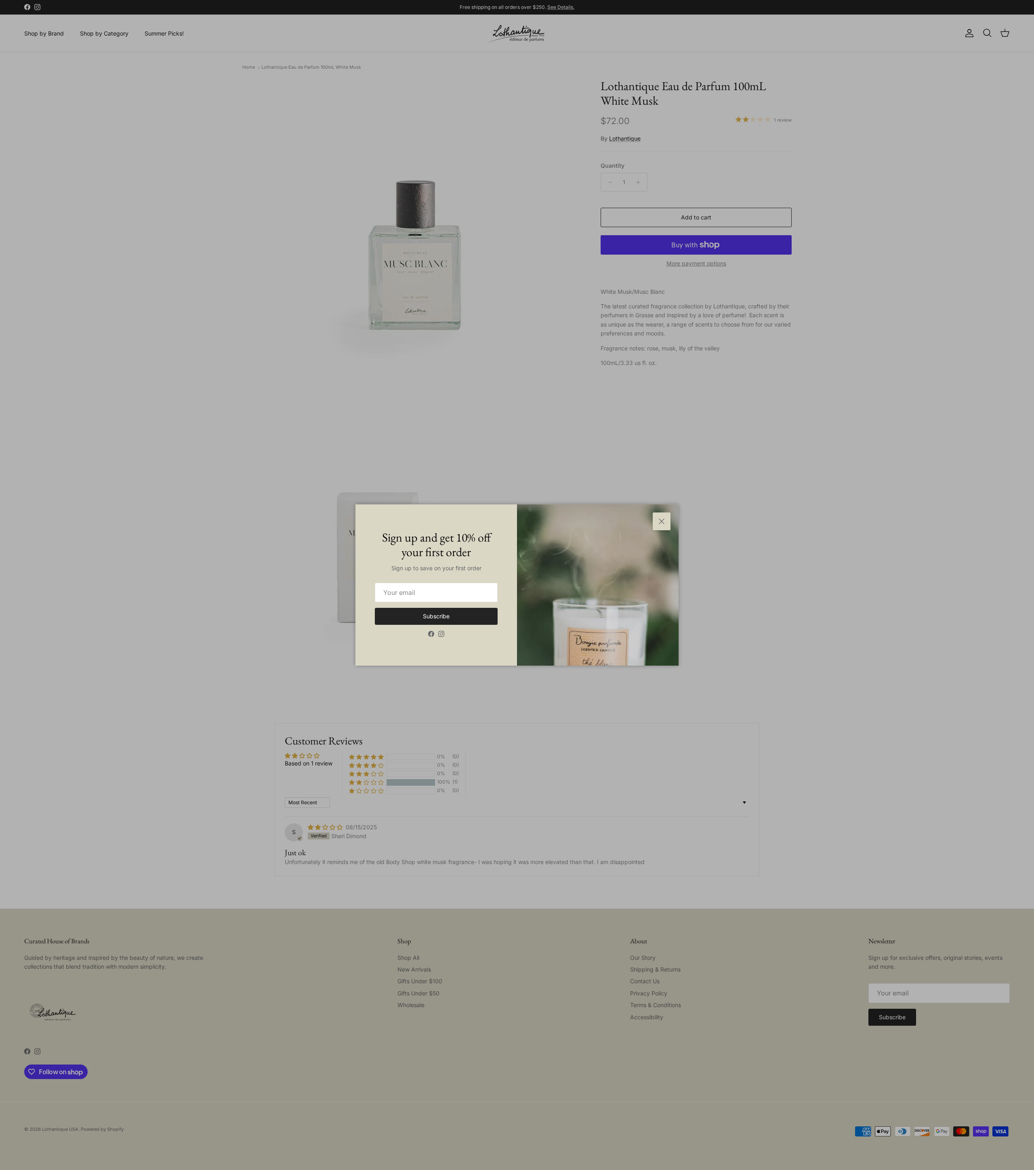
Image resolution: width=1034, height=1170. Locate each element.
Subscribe (436, 616)
